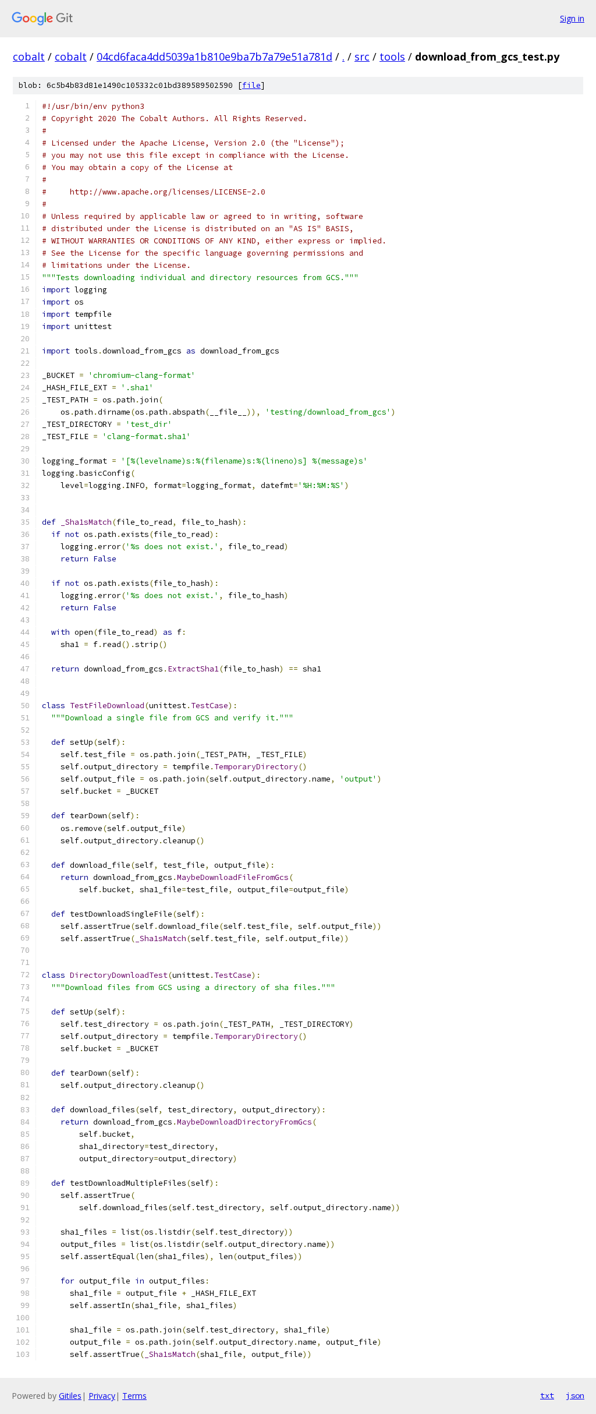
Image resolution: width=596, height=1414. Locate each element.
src (362, 56)
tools (392, 56)
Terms (134, 1395)
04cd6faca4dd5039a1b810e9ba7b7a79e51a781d (214, 56)
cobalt (29, 56)
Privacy (101, 1395)
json (575, 1395)
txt (547, 1395)
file (251, 85)
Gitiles (70, 1395)
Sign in (572, 18)
